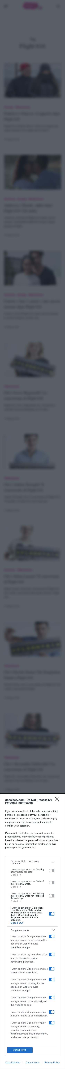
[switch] (51, 870)
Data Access (32, 1062)
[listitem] (32, 862)
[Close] (58, 800)
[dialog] (32, 931)
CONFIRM (19, 1050)
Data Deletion (12, 1062)
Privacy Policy (52, 1062)
